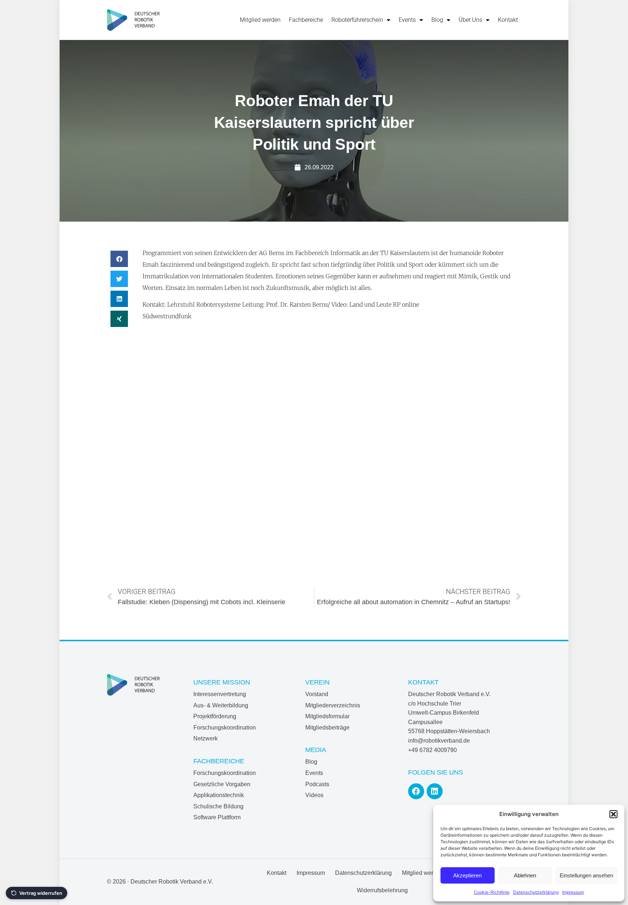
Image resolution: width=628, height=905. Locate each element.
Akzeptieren (467, 875)
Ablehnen (525, 875)
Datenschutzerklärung (536, 892)
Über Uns (470, 19)
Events (407, 19)
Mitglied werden (260, 19)
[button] (613, 814)
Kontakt (508, 19)
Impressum (573, 892)
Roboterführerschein (357, 19)
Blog (437, 19)
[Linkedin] (435, 791)
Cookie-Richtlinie (492, 892)
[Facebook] (416, 791)
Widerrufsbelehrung (382, 890)
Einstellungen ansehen (586, 875)
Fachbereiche (306, 19)
